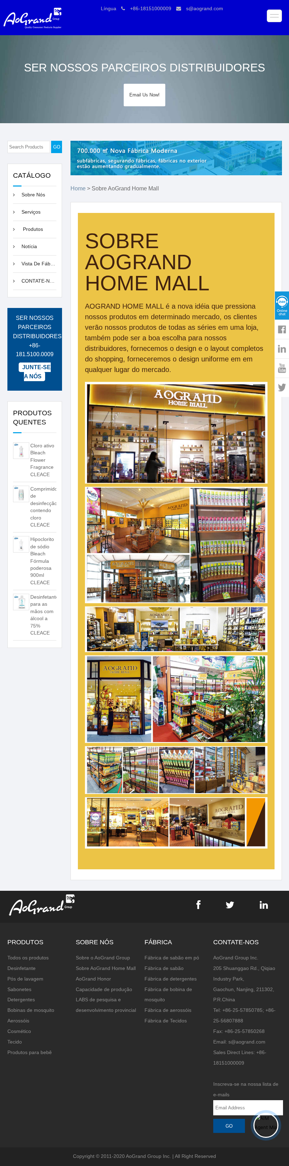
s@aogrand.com (204, 8)
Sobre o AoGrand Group (103, 957)
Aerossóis (18, 1020)
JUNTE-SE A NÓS (36, 371)
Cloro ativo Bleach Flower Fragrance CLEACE (42, 460)
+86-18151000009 (150, 8)
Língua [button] (108, 8)
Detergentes (21, 999)
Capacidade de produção (104, 989)
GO (56, 147)
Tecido (14, 1042)
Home (78, 188)
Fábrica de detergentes (170, 979)
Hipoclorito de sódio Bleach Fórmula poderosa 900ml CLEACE (42, 561)
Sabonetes (19, 989)
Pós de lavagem (25, 979)
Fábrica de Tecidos (165, 1020)
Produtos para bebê (29, 1052)
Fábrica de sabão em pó (171, 957)
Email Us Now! (144, 94)
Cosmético (19, 1031)
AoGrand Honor (93, 979)
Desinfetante (21, 968)
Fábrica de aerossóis (167, 1010)
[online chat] (282, 305)
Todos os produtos (28, 957)
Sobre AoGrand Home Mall (106, 968)
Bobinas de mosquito (30, 1010)
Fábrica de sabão (164, 968)
